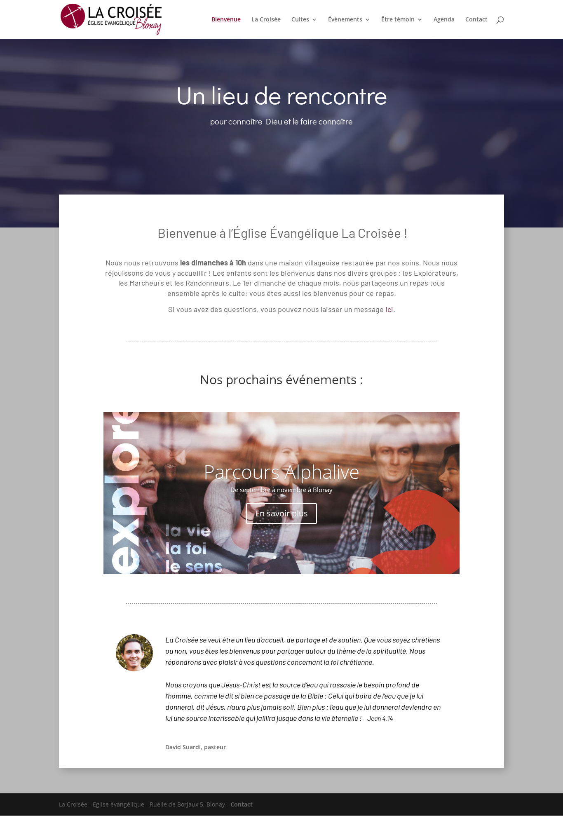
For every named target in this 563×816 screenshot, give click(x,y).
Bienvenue (226, 19)
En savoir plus (281, 513)
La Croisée (266, 19)
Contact (476, 19)
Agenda (444, 19)
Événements (345, 19)
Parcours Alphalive (281, 471)
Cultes (300, 19)
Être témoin (398, 19)
